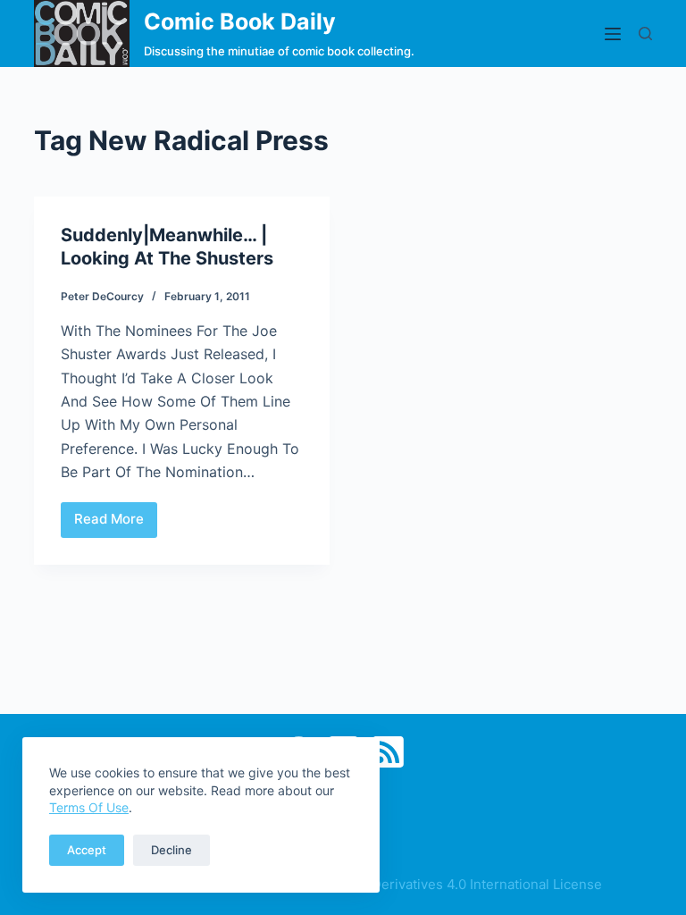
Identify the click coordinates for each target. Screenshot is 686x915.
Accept (86, 850)
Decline (171, 850)
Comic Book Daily (240, 21)
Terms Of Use (89, 807)
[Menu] (613, 34)
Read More (115, 523)
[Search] (645, 33)
